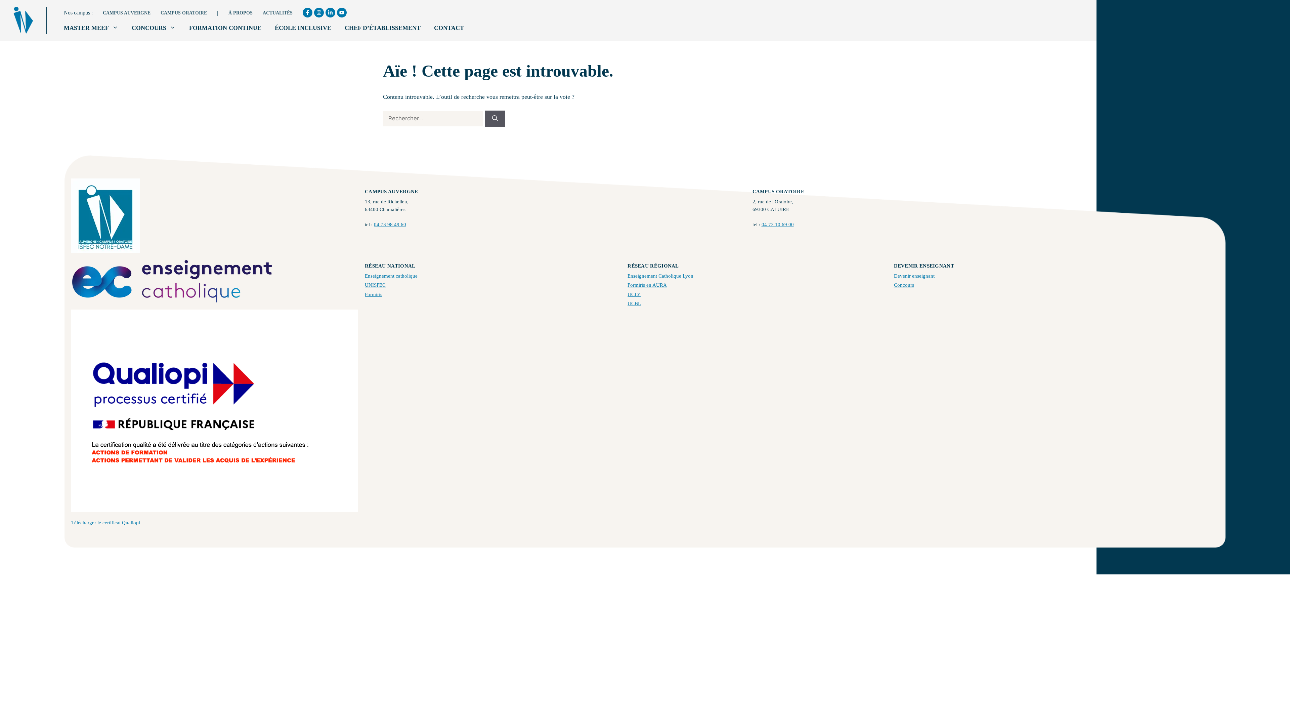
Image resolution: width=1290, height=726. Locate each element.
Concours (149, 28)
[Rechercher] (495, 119)
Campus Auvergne (126, 12)
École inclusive (303, 28)
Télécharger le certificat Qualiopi (105, 522)
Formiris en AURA (647, 285)
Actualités (278, 12)
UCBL (634, 303)
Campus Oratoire (184, 12)
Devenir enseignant (914, 276)
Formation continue (225, 28)
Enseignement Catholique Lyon (660, 276)
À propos (240, 12)
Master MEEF (86, 28)
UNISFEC (375, 285)
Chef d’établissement (383, 28)
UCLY (634, 294)
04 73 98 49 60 (390, 224)
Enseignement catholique (391, 276)
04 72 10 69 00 (778, 224)
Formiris (373, 294)
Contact (449, 28)
